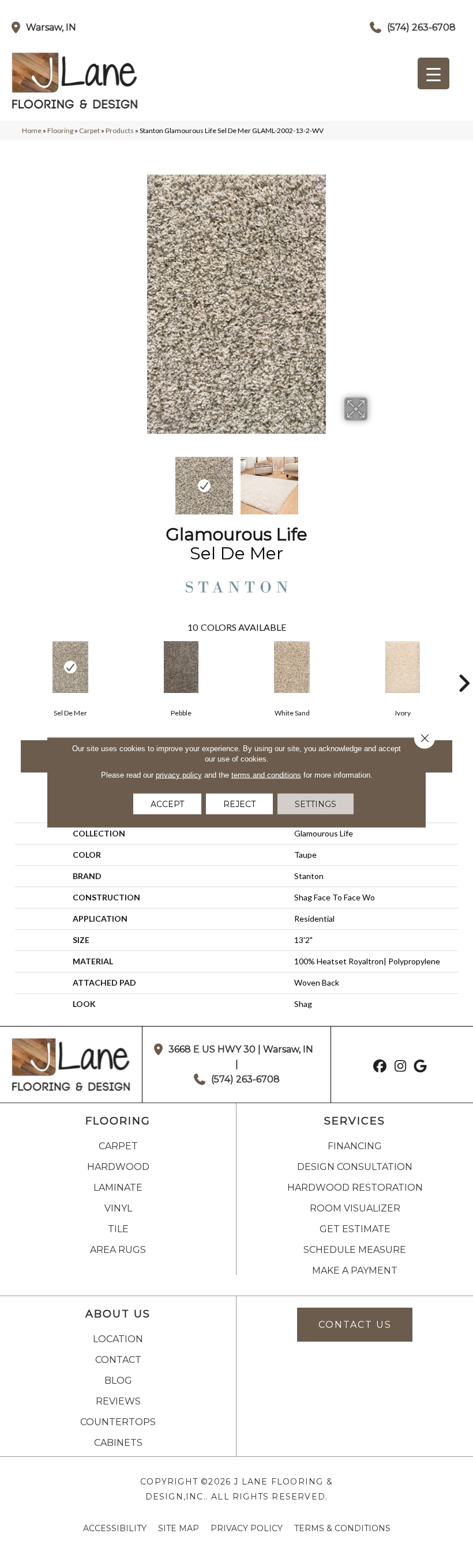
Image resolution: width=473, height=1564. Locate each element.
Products (120, 130)
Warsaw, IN (51, 27)
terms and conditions (266, 774)
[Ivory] (402, 667)
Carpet (89, 130)
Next (375, 480)
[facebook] (380, 1067)
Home (32, 130)
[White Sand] (291, 667)
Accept (167, 803)
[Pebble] (181, 667)
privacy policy (179, 774)
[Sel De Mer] (70, 667)
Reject (239, 803)
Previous (98, 480)
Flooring (60, 130)
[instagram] (400, 1067)
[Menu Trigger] (433, 73)
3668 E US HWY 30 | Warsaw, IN (240, 1049)
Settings (315, 803)
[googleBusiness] (420, 1067)
